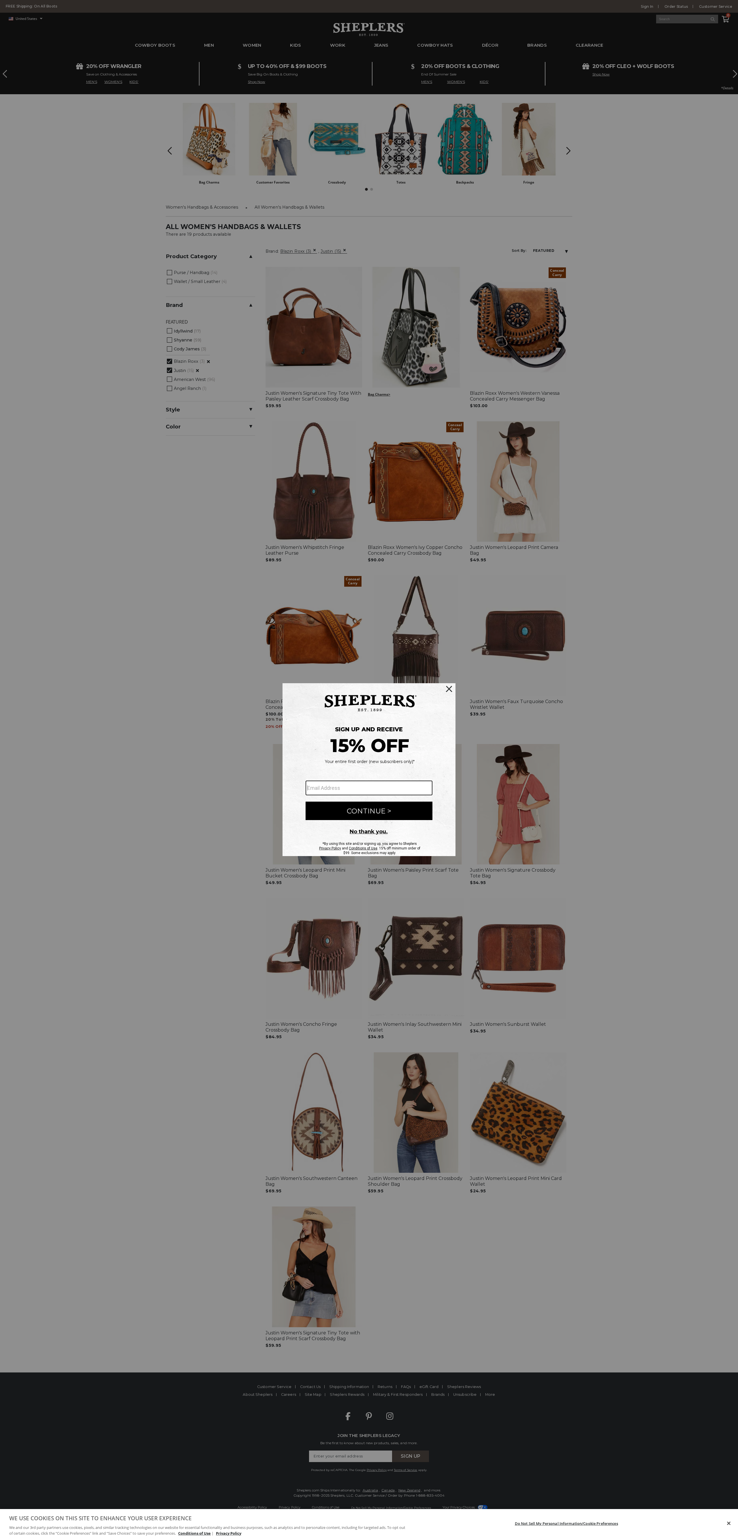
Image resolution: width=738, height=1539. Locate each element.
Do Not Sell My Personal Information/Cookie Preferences (566, 1523)
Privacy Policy (228, 1533)
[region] (369, 1524)
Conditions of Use (194, 1533)
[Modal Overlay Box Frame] (369, 769)
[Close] (728, 1523)
